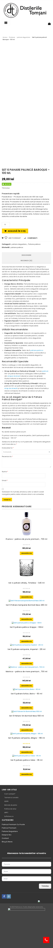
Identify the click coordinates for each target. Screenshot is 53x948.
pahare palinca (17, 247)
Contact (5, 838)
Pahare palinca (34, 244)
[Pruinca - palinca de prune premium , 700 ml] (26, 524)
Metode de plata (10, 805)
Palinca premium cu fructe (13, 824)
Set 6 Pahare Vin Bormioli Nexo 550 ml (26, 716)
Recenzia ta (7, 456)
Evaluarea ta (8, 448)
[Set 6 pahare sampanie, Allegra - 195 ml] (26, 734)
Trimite (45, 886)
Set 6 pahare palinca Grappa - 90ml (26, 627)
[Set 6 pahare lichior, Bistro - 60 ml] (26, 689)
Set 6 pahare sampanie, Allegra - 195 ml (26, 738)
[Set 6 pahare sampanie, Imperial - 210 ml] (26, 645)
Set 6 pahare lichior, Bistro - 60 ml (26, 693)
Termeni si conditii (11, 797)
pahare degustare (23, 37)
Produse (12, 37)
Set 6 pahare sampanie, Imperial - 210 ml (26, 649)
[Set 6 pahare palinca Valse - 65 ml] (26, 756)
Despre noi (6, 835)
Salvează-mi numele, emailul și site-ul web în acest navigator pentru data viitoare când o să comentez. (23, 493)
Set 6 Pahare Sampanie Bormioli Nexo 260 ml (26, 605)
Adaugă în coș (17, 231)
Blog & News (7, 842)
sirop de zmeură (11, 388)
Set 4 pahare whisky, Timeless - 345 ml (26, 583)
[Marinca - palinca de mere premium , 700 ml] (26, 667)
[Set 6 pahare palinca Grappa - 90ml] (26, 623)
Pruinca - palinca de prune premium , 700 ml (26, 539)
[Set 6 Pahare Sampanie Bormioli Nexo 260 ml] (26, 600)
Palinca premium (9, 828)
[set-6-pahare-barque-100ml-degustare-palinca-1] (25, 131)
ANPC (6, 812)
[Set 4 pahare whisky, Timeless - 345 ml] (26, 568)
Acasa (5, 37)
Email (5, 480)
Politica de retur (10, 809)
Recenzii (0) (26, 261)
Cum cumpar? (9, 794)
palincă (45, 371)
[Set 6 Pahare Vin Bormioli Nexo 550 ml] (26, 711)
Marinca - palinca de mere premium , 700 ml (26, 671)
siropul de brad (14, 376)
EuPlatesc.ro (9, 816)
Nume (5, 472)
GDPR (6, 801)
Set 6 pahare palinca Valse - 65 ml (26, 760)
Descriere (26, 255)
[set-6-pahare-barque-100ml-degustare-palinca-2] (8, 157)
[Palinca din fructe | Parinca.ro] (26, 10)
